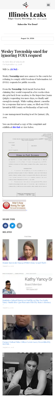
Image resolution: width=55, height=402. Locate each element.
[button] (48, 5)
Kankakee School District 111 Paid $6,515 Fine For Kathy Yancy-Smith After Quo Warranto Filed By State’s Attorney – (27, 302)
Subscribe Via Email (27, 24)
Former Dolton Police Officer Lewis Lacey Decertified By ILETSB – (27, 343)
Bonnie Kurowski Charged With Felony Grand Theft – (25, 263)
